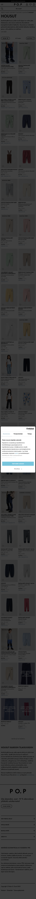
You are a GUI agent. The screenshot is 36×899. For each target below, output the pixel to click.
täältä (16, 453)
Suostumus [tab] (6, 434)
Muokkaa (17, 469)
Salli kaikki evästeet (18, 463)
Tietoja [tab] (30, 434)
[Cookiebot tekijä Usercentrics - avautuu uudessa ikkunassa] (26, 429)
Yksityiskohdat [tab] (18, 434)
